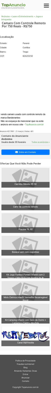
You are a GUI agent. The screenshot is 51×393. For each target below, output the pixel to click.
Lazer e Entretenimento (22, 16)
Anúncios (5, 16)
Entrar (25, 374)
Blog (25, 367)
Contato (25, 381)
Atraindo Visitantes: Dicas (25, 371)
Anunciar (26, 378)
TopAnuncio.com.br (34, 124)
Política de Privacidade (25, 361)
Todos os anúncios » (41, 142)
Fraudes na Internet (25, 364)
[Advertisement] (25, 85)
